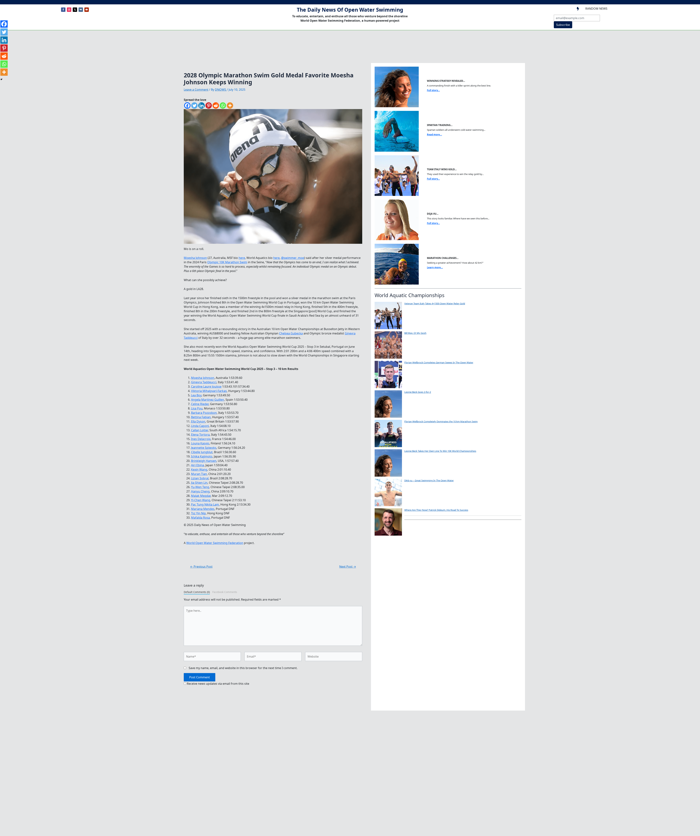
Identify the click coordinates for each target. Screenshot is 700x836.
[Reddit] (216, 105)
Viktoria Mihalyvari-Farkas (209, 391)
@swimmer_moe (292, 258)
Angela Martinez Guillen (207, 400)
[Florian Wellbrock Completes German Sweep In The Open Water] (388, 374)
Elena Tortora (200, 435)
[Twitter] (194, 105)
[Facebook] (187, 105)
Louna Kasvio (200, 443)
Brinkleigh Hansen (203, 461)
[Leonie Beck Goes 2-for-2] (388, 404)
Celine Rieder (200, 404)
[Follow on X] (75, 9)
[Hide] (1, 79)
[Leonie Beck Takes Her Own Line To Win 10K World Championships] (388, 463)
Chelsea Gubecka (291, 333)
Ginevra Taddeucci (203, 382)
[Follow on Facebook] (63, 9)
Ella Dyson (198, 421)
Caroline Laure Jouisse (206, 387)
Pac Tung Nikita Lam (205, 504)
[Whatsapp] (223, 105)
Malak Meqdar (201, 496)
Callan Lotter (199, 430)
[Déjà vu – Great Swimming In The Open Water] (388, 492)
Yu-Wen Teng (200, 487)
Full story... (433, 90)
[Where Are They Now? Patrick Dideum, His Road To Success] (388, 522)
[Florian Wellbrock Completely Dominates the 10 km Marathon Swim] (388, 433)
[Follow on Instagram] (69, 9)
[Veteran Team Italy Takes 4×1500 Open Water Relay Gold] (388, 315)
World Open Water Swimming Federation (214, 543)
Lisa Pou (197, 408)
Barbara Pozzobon (204, 413)
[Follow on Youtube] (86, 9)
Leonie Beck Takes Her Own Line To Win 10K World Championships (440, 451)
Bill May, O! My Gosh (415, 333)
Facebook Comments (224, 592)
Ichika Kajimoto (201, 456)
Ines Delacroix (201, 439)
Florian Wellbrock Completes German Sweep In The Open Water (438, 362)
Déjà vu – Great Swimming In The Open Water (429, 480)
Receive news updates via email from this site (217, 684)
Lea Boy (196, 395)
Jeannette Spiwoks (203, 448)
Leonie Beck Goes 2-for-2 (417, 392)
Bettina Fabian (201, 417)
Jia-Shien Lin (199, 483)
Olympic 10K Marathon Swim (227, 262)
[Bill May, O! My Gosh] (388, 345)
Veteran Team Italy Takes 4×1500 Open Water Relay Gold (434, 303)
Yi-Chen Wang (200, 500)
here (242, 258)
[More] (230, 105)
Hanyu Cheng (200, 491)
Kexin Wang (199, 470)
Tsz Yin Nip (198, 513)
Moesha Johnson (195, 258)
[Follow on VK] (81, 9)
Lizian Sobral (200, 478)
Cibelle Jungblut (202, 452)
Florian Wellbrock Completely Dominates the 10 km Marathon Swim (441, 421)
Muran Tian (199, 474)
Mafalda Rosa (200, 518)
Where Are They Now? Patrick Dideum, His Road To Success (436, 510)
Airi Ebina (197, 465)
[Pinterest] (208, 105)
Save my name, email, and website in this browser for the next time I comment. (243, 668)
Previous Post (201, 566)
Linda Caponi (200, 426)
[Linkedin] (201, 105)
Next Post (347, 566)
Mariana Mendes (202, 509)
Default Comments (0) (197, 592)
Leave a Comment (196, 90)
